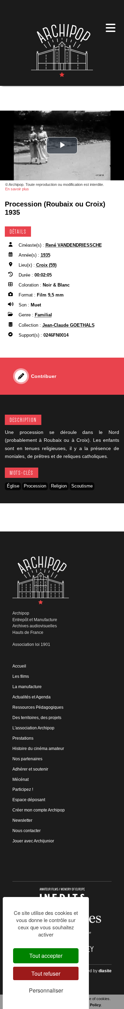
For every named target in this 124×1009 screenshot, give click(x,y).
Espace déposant (28, 800)
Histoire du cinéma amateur (38, 749)
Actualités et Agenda (31, 697)
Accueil (19, 666)
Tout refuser (45, 973)
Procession (35, 486)
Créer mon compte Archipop (38, 810)
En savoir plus (17, 189)
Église (13, 486)
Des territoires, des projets (36, 718)
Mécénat (20, 779)
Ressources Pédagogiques (37, 707)
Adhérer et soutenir (30, 769)
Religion (59, 486)
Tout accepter (45, 956)
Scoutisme (82, 486)
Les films (20, 676)
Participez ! (22, 789)
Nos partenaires (27, 759)
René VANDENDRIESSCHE (73, 245)
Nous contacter (26, 831)
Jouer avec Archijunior (33, 841)
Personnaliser (46, 990)
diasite (105, 971)
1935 (45, 255)
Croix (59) (46, 265)
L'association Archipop (33, 728)
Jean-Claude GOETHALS (68, 325)
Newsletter (22, 820)
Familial (43, 314)
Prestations (22, 738)
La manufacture (27, 687)
